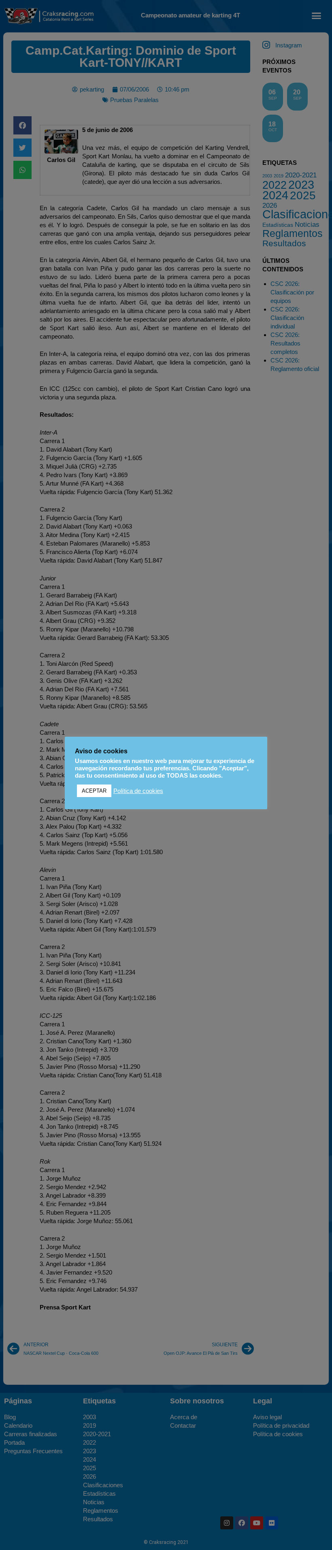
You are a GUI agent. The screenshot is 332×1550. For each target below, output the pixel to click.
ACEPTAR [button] (94, 791)
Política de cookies (138, 791)
